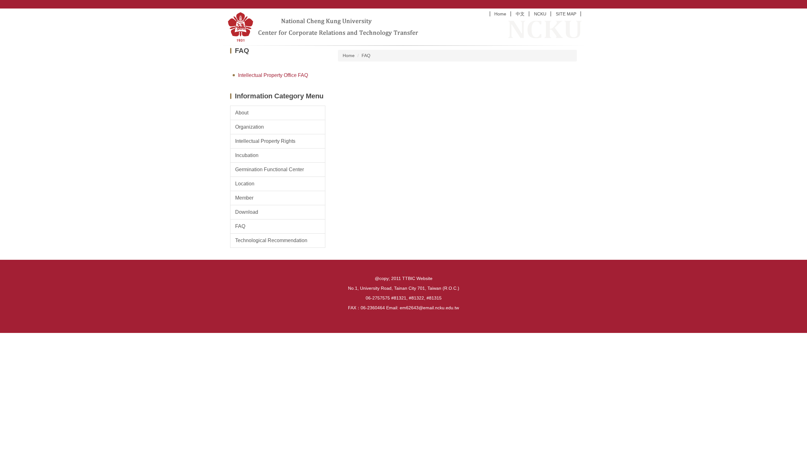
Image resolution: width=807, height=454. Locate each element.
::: (403, 271)
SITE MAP (566, 13)
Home (500, 13)
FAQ (366, 55)
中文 (520, 13)
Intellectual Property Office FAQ (273, 75)
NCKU (540, 13)
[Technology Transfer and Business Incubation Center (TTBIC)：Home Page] (326, 27)
